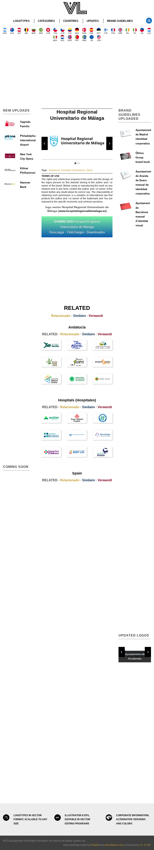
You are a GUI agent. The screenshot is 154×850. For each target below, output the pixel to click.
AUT (19, 33)
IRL (127, 33)
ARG (5, 33)
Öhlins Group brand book (143, 157)
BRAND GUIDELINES (120, 20)
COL (70, 33)
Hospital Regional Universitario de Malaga (77, 227)
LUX (149, 33)
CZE (63, 33)
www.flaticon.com (114, 845)
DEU (77, 33)
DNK (84, 33)
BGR (34, 33)
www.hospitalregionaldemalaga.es (82, 210)
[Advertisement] (77, 76)
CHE (48, 33)
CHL (55, 33)
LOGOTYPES (21, 20)
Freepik (94, 845)
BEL (26, 33)
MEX (55, 40)
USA (99, 40)
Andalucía (54, 170)
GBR (120, 33)
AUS (12, 33)
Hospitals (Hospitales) (73, 170)
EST (98, 33)
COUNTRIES (70, 20)
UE (91, 40)
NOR (70, 40)
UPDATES (93, 20)
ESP (91, 33)
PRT (77, 40)
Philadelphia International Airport (28, 140)
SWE (84, 40)
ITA (134, 33)
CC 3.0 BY (145, 845)
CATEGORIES (46, 20)
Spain (89, 170)
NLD (62, 40)
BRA (41, 33)
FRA (113, 33)
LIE (142, 33)
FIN (105, 33)
